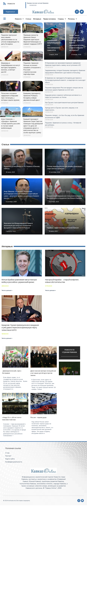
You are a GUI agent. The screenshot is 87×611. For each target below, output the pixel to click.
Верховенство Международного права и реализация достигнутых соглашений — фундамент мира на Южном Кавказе (18, 225)
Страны (61, 19)
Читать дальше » (7, 290)
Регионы (71, 19)
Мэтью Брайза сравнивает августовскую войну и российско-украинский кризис (19, 281)
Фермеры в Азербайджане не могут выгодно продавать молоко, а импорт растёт (10, 67)
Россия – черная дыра (38, 417)
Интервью (37, 19)
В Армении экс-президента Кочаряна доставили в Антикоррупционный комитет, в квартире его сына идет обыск (65, 80)
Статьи (28, 19)
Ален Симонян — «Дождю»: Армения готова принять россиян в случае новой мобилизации (10, 123)
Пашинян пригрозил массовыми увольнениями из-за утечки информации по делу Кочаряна (10, 39)
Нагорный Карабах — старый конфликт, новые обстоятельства (62, 281)
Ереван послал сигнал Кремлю (35, 3)
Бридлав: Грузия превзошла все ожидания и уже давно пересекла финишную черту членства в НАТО (20, 327)
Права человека (49, 19)
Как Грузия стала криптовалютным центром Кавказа (64, 102)
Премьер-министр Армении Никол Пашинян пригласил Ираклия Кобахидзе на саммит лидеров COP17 (32, 39)
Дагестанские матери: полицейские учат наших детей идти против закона (43, 373)
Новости (18, 19)
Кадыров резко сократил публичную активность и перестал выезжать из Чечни (63, 96)
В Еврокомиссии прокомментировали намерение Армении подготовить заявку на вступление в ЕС (63, 64)
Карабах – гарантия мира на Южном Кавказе (63, 228)
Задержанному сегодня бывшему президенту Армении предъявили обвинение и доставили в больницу (65, 71)
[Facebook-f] (77, 12)
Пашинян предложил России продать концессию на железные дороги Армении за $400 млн (64, 88)
